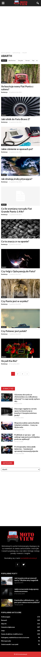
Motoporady (6, 641)
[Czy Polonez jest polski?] (20, 318)
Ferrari (28, 60)
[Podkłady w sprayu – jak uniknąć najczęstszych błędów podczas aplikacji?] (7, 438)
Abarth (4, 60)
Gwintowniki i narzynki (9, 644)
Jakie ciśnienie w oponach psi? (17, 149)
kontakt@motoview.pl (29, 558)
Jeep (3, 630)
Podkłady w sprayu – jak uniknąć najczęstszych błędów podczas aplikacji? (27, 437)
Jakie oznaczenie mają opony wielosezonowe (26, 590)
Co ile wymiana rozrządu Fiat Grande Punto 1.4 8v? (16, 210)
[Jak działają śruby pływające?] (20, 166)
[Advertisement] (20, 28)
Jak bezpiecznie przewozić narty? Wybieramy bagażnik (26, 579)
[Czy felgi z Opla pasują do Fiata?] (20, 258)
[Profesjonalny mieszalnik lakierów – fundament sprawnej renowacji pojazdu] (7, 450)
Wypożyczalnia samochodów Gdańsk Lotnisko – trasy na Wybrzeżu (26, 425)
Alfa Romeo (12, 60)
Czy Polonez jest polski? (14, 331)
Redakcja (4, 92)
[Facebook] (17, 564)
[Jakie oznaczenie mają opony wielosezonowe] (7, 592)
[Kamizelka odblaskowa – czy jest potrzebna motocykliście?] (7, 603)
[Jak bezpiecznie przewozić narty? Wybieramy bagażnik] (7, 581)
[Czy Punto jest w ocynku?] (20, 288)
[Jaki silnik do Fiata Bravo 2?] (20, 106)
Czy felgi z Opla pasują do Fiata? (18, 271)
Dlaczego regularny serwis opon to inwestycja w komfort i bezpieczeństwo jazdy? (25, 412)
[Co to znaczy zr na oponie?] (20, 228)
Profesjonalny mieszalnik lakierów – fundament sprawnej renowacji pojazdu (26, 449)
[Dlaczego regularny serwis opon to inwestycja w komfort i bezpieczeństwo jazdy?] (7, 412)
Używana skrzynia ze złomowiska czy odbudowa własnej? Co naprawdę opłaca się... (27, 397)
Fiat (33, 60)
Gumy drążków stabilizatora (12, 634)
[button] (38, 3)
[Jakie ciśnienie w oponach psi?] (20, 136)
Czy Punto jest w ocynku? (14, 301)
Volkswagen (5, 617)
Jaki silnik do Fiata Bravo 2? (15, 119)
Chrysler (20, 60)
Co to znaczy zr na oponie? (15, 241)
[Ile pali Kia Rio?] (20, 348)
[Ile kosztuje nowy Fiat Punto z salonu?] (20, 73)
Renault (4, 620)
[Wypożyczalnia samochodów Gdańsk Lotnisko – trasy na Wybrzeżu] (7, 426)
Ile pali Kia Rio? (9, 360)
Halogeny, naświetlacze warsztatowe (15, 637)
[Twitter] (23, 564)
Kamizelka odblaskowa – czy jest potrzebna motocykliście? (27, 601)
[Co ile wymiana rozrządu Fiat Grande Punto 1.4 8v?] (20, 196)
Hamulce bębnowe (8, 627)
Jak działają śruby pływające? (16, 178)
